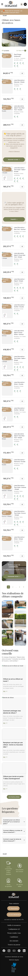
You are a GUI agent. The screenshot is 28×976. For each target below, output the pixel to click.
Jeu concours (14, 941)
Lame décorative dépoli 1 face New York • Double (19, 107)
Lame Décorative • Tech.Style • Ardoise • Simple (20, 487)
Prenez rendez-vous (14, 933)
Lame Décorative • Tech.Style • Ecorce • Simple (20, 513)
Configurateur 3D (14, 929)
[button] (14, 821)
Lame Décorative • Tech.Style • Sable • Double (20, 169)
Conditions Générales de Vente (14, 956)
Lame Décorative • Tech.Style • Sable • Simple (20, 358)
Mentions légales (14, 960)
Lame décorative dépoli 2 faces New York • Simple (19, 255)
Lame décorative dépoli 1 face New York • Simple (19, 435)
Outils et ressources (14, 925)
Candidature (14, 937)
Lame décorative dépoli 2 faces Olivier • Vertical (19, 332)
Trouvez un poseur (14, 945)
